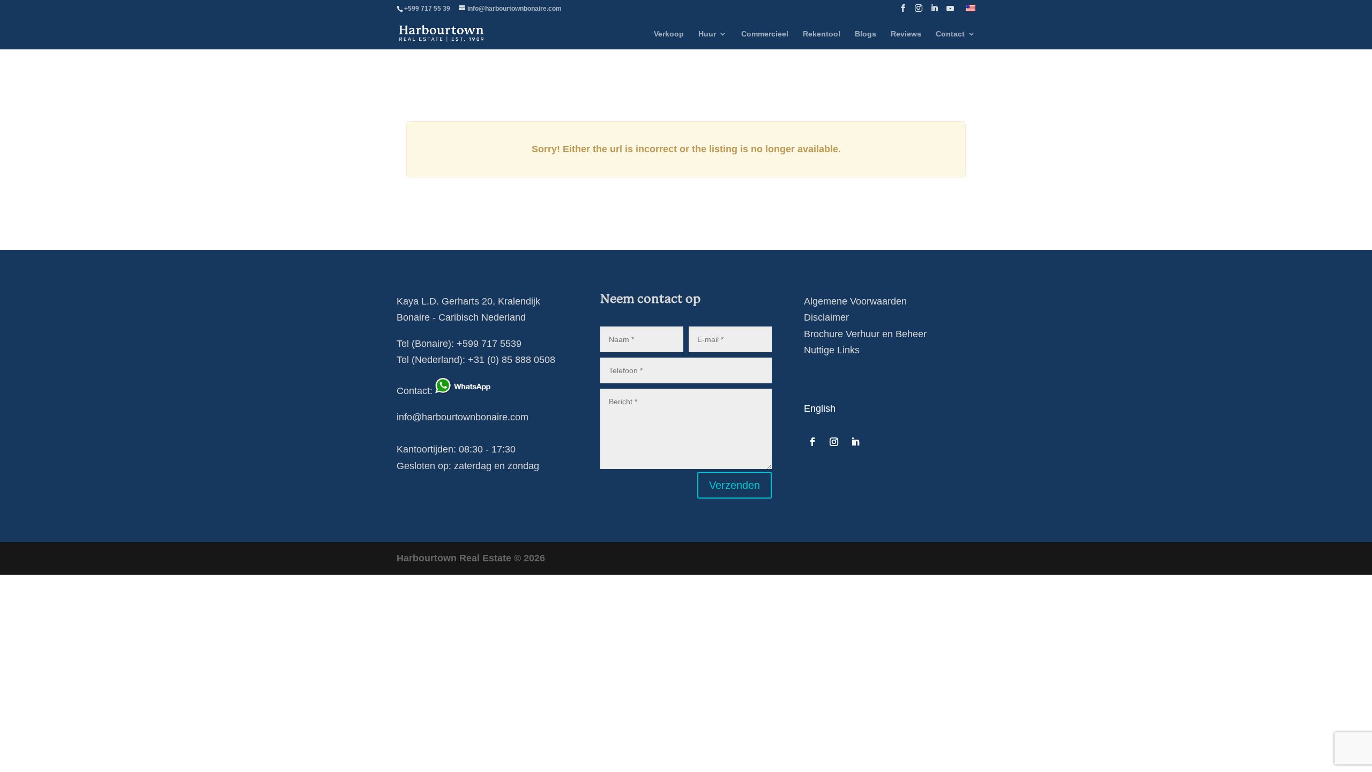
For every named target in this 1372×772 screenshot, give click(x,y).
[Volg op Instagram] (833, 441)
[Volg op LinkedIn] (855, 441)
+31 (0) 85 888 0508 (511, 359)
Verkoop (669, 34)
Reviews (906, 34)
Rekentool (821, 34)
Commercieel (764, 34)
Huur (707, 34)
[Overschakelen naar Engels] (970, 11)
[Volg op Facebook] (812, 441)
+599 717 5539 (489, 343)
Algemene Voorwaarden (855, 301)
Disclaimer (826, 317)
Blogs (865, 34)
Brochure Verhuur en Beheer (865, 334)
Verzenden (734, 485)
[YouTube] (950, 11)
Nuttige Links (832, 350)
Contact (950, 34)
